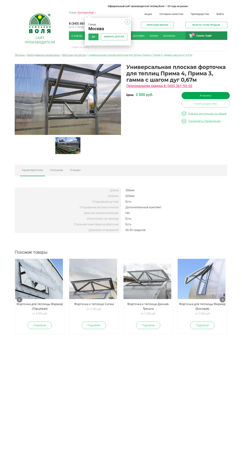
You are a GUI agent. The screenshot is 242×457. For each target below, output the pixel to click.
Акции (148, 14)
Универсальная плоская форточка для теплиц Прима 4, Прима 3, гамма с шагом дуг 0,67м (140, 55)
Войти (220, 14)
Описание (56, 170)
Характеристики (32, 170)
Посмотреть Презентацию (204, 121)
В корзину (205, 95)
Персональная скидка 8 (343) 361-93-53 (159, 86)
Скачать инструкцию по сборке (207, 113)
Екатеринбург (86, 12)
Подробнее (39, 325)
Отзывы (75, 170)
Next (222, 300)
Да (93, 36)
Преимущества (200, 14)
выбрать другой (114, 36)
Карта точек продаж (207, 25)
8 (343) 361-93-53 (81, 23)
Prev (19, 300)
